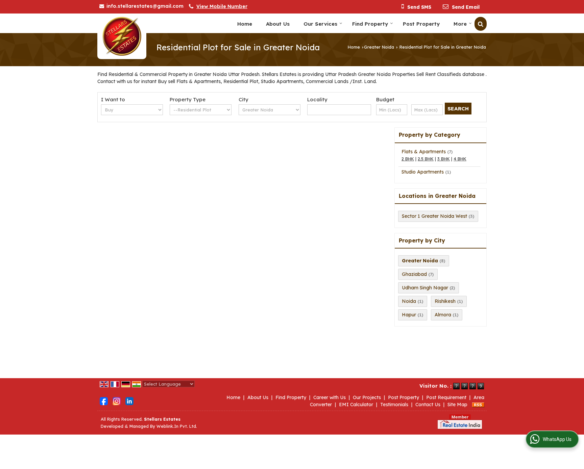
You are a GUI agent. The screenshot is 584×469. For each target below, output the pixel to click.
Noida (409, 301)
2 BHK (408, 158)
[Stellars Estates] (121, 36)
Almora (443, 315)
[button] (221, 6)
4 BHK (460, 158)
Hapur (409, 315)
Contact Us (427, 404)
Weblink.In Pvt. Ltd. (176, 426)
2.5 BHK (426, 158)
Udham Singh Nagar (425, 288)
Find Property (370, 24)
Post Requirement (446, 397)
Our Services (320, 24)
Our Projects (367, 397)
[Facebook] (104, 401)
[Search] (480, 24)
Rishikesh (445, 301)
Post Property (421, 24)
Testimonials (394, 404)
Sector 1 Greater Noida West (434, 216)
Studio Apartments (423, 172)
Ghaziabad (414, 274)
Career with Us (329, 397)
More (460, 24)
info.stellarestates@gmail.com (145, 6)
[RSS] (478, 404)
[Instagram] (117, 401)
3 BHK (443, 158)
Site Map (457, 404)
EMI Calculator (356, 404)
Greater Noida (379, 47)
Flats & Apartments (424, 152)
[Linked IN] (129, 401)
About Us (278, 24)
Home (244, 24)
